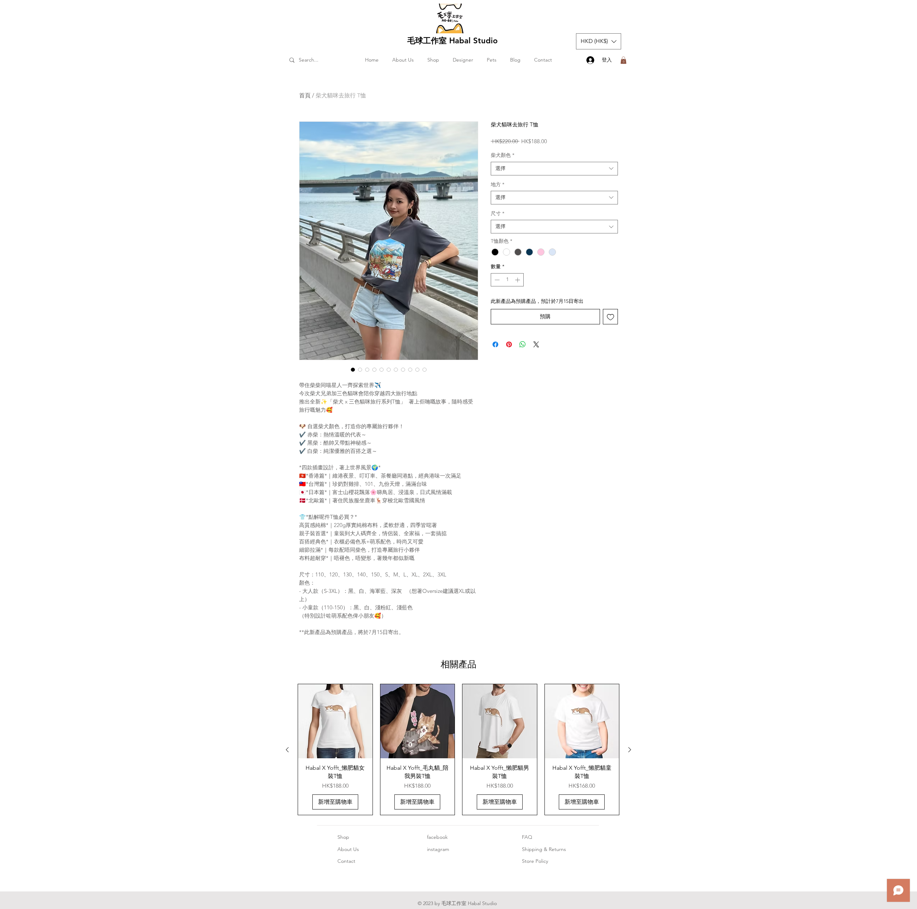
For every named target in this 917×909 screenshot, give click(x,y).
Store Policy (535, 861)
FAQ (527, 837)
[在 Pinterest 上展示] (509, 344)
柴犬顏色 (502, 155)
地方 (497, 184)
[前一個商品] (287, 749)
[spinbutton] (507, 280)
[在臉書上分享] (495, 344)
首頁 (305, 95)
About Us (348, 849)
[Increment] (518, 280)
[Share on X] (536, 344)
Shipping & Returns (544, 849)
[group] (458, 749)
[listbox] (598, 41)
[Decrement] (496, 280)
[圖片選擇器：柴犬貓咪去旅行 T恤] (352, 369)
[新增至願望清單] (610, 316)
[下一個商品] (629, 749)
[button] (598, 41)
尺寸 (497, 213)
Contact (346, 861)
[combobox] (554, 168)
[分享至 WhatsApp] (522, 344)
